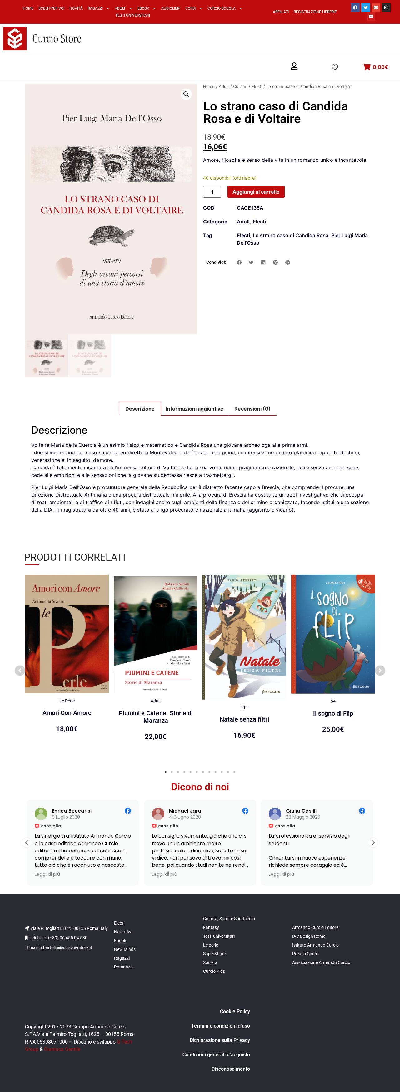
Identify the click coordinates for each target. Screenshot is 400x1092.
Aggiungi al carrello (256, 192)
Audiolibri (170, 8)
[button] (294, 66)
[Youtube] (371, 16)
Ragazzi (95, 8)
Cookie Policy (235, 1011)
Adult (120, 8)
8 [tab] (209, 772)
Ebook (143, 8)
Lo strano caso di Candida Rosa (290, 235)
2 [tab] (172, 772)
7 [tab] (203, 772)
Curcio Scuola (222, 8)
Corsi (190, 8)
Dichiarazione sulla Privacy (220, 1040)
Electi (257, 86)
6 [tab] (197, 772)
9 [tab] (215, 772)
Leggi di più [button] (47, 874)
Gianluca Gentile (62, 1049)
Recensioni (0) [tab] (252, 409)
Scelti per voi (51, 8)
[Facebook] (355, 7)
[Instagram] (386, 7)
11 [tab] (228, 772)
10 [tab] (222, 772)
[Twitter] (365, 7)
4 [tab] (184, 772)
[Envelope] (376, 7)
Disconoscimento (231, 1069)
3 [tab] (178, 772)
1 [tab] (165, 772)
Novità (76, 8)
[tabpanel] (66, 667)
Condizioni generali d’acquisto (216, 1055)
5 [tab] (191, 772)
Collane (240, 86)
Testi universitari (132, 15)
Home (28, 8)
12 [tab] (234, 772)
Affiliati (281, 12)
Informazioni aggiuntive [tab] (194, 409)
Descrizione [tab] (140, 409)
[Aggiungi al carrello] (102, 585)
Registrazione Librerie (315, 12)
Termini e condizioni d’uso (220, 1026)
